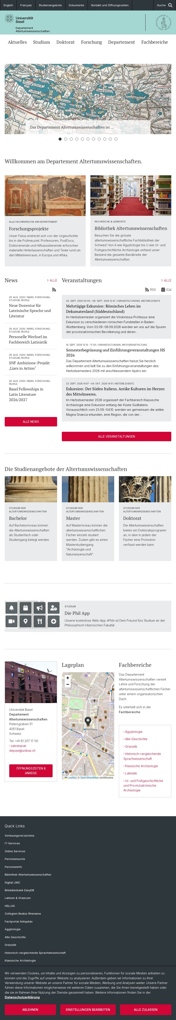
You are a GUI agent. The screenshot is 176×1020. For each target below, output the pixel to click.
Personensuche (15, 859)
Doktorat (65, 42)
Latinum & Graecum (18, 898)
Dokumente (76, 5)
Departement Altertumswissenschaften (33, 29)
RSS (153, 289)
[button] (88, 721)
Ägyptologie (134, 732)
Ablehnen (30, 1009)
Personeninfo (13, 866)
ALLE (53, 280)
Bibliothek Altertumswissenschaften (28, 874)
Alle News (31, 421)
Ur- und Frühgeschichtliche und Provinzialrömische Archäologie (143, 785)
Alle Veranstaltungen (116, 436)
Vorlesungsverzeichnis (19, 835)
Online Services (15, 851)
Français (26, 5)
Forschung (91, 42)
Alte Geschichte (136, 739)
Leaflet (71, 777)
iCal (168, 289)
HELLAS (10, 906)
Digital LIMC (12, 882)
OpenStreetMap (89, 777)
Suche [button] (161, 5)
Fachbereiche (154, 42)
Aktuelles (17, 42)
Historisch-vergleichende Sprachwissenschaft (35, 952)
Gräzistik (131, 746)
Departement (121, 42)
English (8, 5)
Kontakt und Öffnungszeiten (110, 5)
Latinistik (131, 773)
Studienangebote (50, 5)
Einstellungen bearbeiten (88, 1009)
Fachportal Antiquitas (19, 921)
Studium (41, 42)
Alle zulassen (146, 1009)
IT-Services (12, 843)
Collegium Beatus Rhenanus (23, 913)
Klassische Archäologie (141, 766)
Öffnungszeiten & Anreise (31, 770)
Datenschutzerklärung (22, 997)
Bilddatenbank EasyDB (19, 890)
